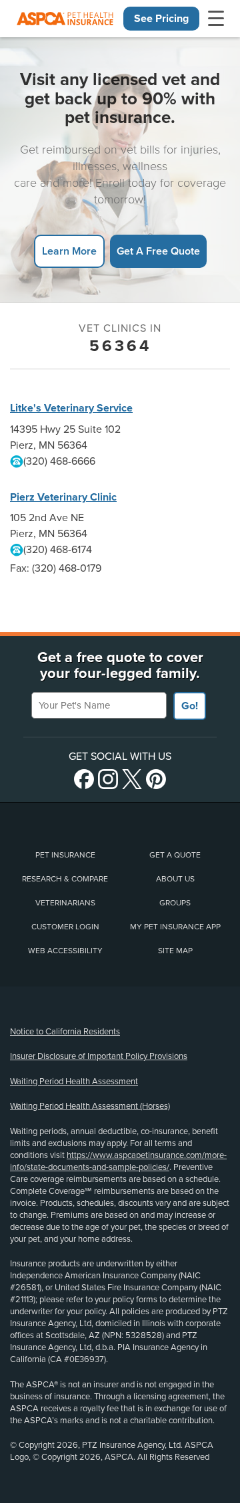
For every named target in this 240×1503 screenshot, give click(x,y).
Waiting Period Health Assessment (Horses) (90, 1106)
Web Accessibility (65, 950)
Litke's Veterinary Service (71, 408)
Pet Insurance (65, 855)
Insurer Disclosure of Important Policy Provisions (98, 1056)
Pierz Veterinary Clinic (63, 497)
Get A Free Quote (158, 251)
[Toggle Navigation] (216, 19)
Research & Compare (65, 878)
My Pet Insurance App (175, 926)
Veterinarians (65, 902)
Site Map (175, 950)
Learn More (69, 251)
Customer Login (65, 926)
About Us (175, 878)
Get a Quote (175, 855)
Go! (189, 706)
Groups (175, 902)
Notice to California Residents (65, 1031)
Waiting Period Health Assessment (74, 1081)
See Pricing (161, 18)
